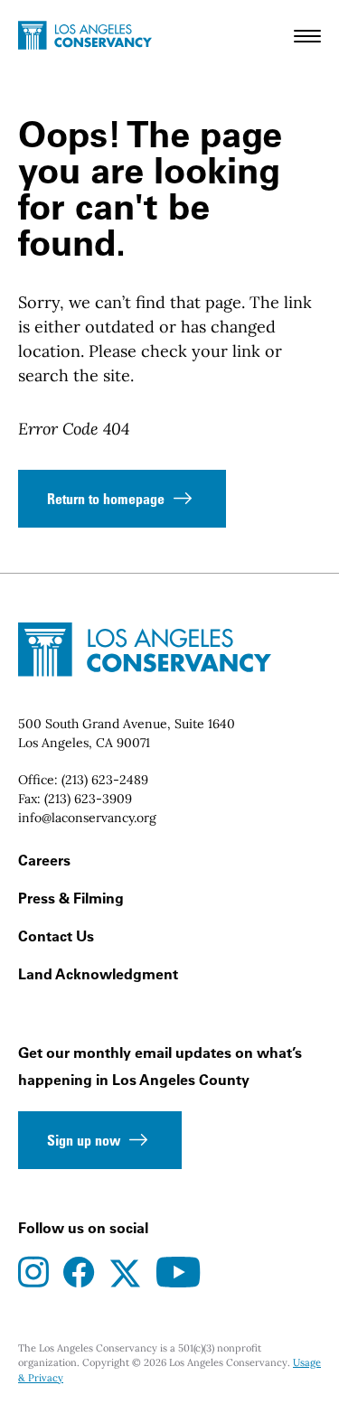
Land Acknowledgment (98, 974)
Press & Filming (71, 898)
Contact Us (56, 936)
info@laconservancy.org (87, 817)
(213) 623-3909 (88, 799)
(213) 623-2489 (104, 780)
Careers (44, 860)
